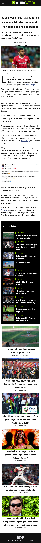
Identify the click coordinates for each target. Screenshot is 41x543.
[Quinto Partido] (25, 2)
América (4, 210)
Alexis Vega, (25, 141)
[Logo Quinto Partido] (13, 2)
